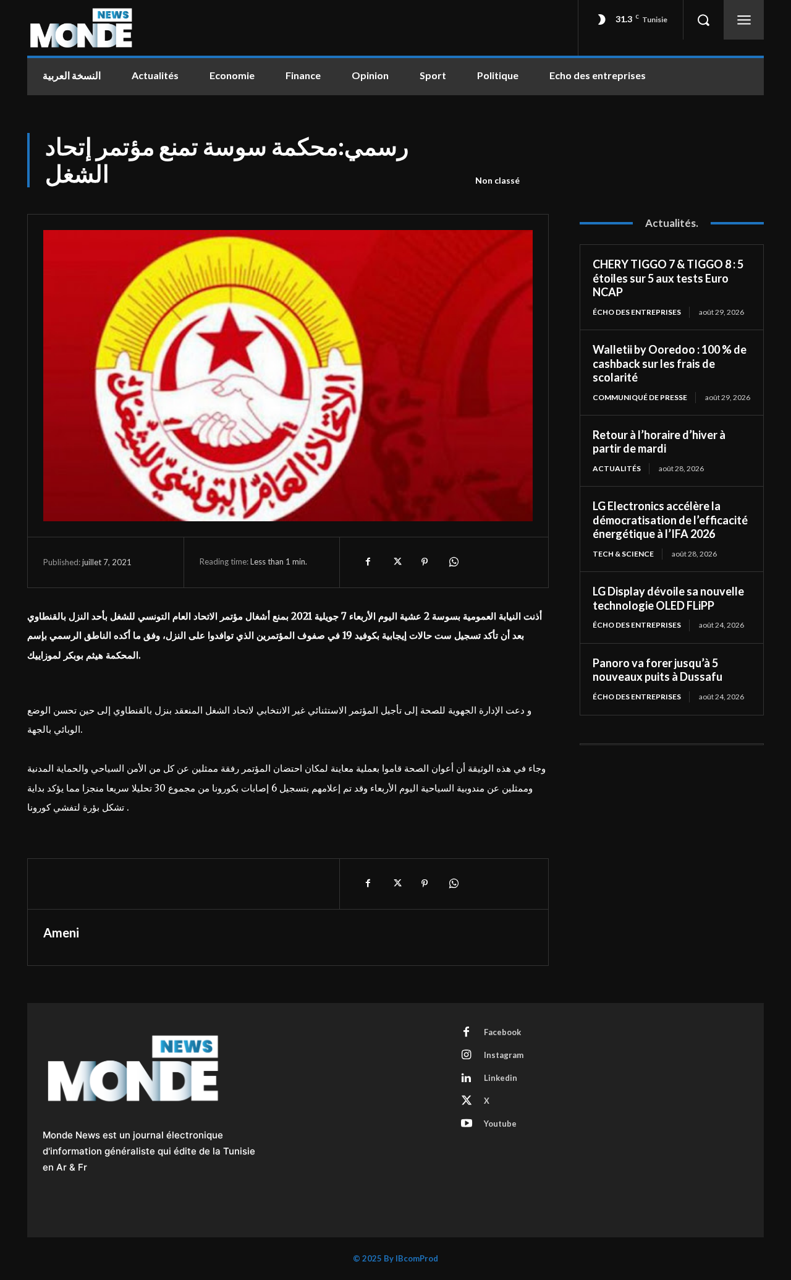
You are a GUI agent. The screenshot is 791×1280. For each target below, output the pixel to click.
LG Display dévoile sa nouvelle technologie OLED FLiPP (668, 598)
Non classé (497, 180)
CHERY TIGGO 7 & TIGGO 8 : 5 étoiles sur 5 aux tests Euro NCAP (668, 278)
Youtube (500, 1124)
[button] (703, 20)
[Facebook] (367, 562)
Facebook (502, 1032)
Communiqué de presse (640, 397)
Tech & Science (623, 553)
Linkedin (500, 1078)
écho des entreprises (637, 312)
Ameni (61, 932)
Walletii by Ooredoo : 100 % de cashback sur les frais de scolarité (670, 363)
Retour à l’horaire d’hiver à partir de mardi (659, 442)
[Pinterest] (424, 562)
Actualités (617, 468)
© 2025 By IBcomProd (395, 1258)
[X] (396, 562)
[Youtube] (466, 1124)
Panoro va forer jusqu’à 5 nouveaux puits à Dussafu (657, 670)
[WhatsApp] (453, 562)
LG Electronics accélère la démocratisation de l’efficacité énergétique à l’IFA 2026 (670, 519)
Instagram (503, 1055)
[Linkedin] (466, 1078)
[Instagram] (466, 1055)
